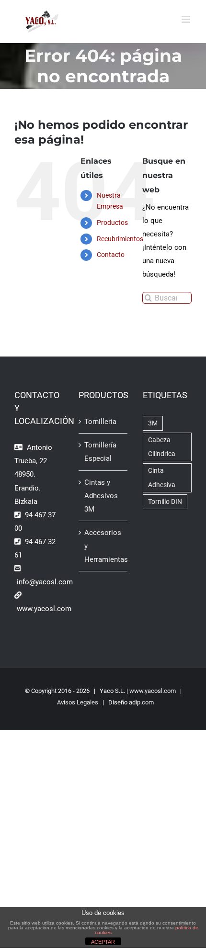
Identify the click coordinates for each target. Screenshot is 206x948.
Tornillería (100, 421)
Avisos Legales (77, 702)
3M (153, 423)
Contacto (111, 254)
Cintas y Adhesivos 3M (101, 495)
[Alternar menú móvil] (187, 19)
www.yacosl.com (152, 690)
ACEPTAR (103, 942)
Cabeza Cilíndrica (161, 446)
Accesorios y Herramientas (103, 546)
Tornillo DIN (165, 501)
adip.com (141, 702)
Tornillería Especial (100, 452)
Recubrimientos (120, 239)
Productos (112, 222)
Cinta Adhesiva (161, 477)
